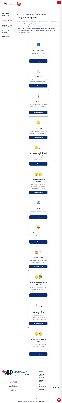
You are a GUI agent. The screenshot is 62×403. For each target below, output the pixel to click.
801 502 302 (13, 390)
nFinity (42, 401)
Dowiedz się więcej (38, 61)
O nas (25, 371)
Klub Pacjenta (5, 36)
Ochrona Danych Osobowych (42, 375)
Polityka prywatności (42, 390)
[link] (59, 3)
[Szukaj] (56, 3)
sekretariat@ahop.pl (13, 386)
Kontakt (26, 374)
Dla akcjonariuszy (42, 385)
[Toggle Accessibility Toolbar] (59, 400)
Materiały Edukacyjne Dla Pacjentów (7, 26)
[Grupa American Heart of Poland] (9, 4)
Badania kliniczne (41, 380)
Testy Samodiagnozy (7, 20)
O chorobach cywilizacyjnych (6, 31)
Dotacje (41, 371)
